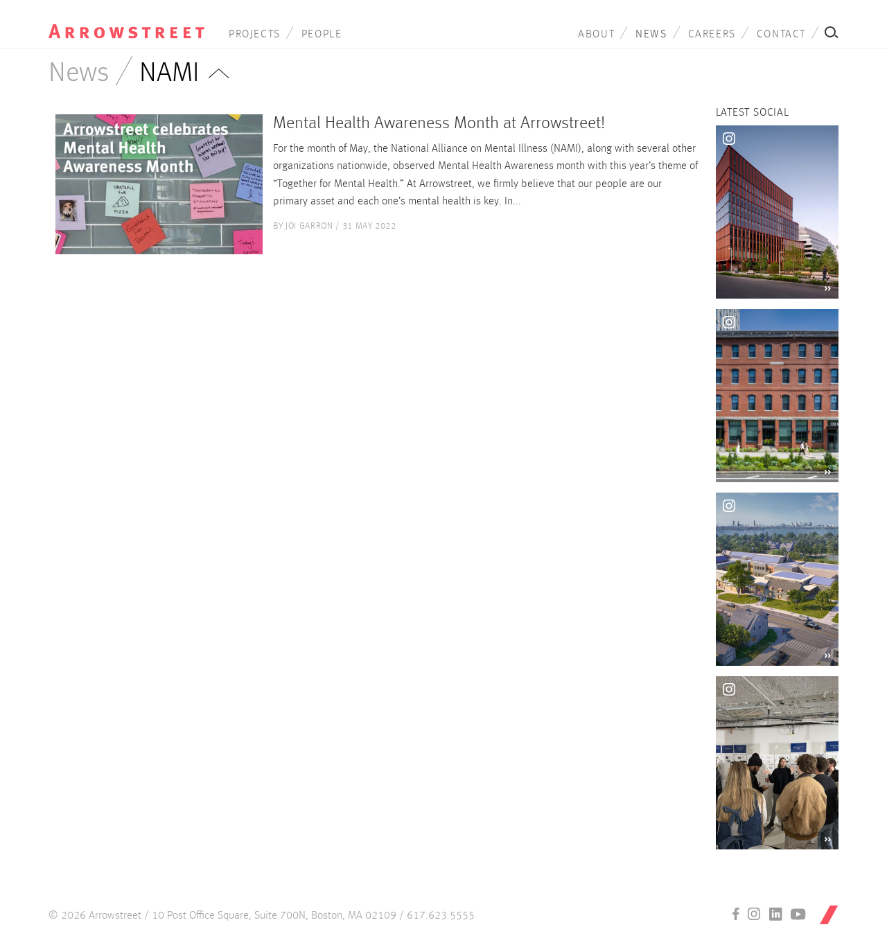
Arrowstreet (126, 21)
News (651, 34)
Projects (255, 34)
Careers (712, 34)
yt (798, 914)
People (321, 34)
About (596, 34)
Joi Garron (309, 226)
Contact (781, 34)
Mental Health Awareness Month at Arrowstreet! (439, 123)
